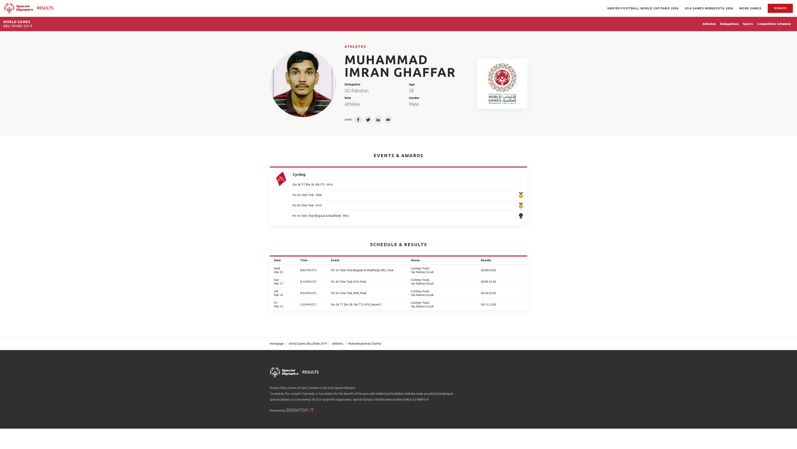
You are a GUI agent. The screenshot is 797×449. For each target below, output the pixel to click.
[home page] (28, 8)
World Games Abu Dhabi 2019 (308, 343)
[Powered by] (300, 410)
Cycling (299, 174)
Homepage (277, 343)
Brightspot (446, 393)
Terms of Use (297, 388)
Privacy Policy (278, 388)
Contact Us (315, 388)
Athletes (355, 46)
